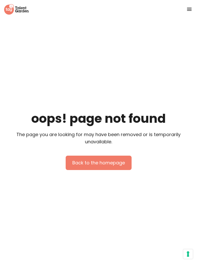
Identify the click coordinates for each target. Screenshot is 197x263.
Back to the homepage (98, 162)
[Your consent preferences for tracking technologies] (188, 254)
